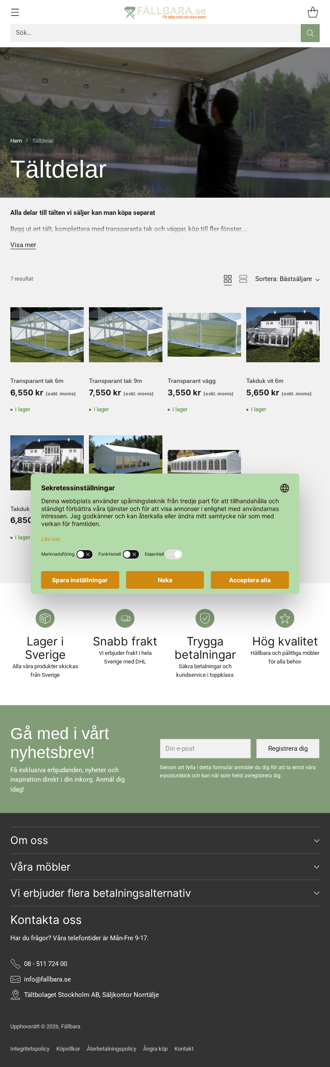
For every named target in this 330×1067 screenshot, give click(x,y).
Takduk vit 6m (265, 380)
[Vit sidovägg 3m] (125, 462)
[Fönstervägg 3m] (204, 462)
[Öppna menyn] (15, 12)
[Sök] (310, 33)
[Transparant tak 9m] (125, 334)
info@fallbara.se (47, 979)
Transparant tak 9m (115, 380)
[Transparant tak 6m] (47, 334)
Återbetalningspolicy (111, 1049)
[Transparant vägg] (204, 334)
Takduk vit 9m (29, 508)
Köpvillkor (68, 1049)
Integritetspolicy (29, 1049)
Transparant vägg (192, 380)
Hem (16, 141)
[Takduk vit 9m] (47, 462)
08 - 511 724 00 (45, 964)
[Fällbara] (165, 12)
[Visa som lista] (243, 279)
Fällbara (70, 1026)
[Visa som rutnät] (228, 279)
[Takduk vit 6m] (283, 334)
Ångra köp (155, 1049)
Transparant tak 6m (37, 380)
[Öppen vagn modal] (312, 12)
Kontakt (183, 1049)
